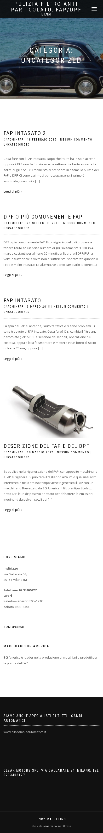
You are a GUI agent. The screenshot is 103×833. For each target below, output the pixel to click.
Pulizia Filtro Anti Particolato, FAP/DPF (46, 7)
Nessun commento (76, 139)
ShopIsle (37, 826)
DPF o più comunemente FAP (43, 217)
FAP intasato (22, 301)
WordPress (64, 826)
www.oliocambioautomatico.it (25, 732)
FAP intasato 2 (25, 133)
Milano (46, 14)
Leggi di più (12, 191)
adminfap (15, 139)
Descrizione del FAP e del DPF (46, 446)
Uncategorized (17, 144)
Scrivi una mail (14, 626)
